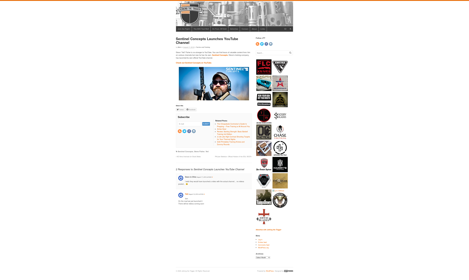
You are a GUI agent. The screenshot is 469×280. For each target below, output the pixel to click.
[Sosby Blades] (280, 122)
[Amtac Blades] (264, 223)
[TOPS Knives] (280, 106)
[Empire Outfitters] (280, 73)
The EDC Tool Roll (201, 29)
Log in (260, 239)
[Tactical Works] (264, 122)
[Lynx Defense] (278, 190)
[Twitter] (184, 131)
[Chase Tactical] (280, 138)
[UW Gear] (280, 187)
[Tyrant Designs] (264, 89)
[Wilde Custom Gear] (280, 207)
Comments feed (263, 245)
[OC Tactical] (264, 138)
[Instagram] (194, 131)
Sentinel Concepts (185, 151)
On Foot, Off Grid (219, 29)
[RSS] (180, 131)
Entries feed (262, 242)
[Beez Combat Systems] (264, 171)
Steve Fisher (199, 151)
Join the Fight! (184, 29)
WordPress (270, 271)
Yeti (207, 151)
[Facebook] (189, 131)
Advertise (234, 29)
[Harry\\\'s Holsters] (280, 171)
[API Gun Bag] (280, 89)
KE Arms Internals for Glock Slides (188, 156)
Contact (245, 29)
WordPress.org (263, 247)
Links (262, 29)
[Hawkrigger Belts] (264, 155)
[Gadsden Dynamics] (264, 187)
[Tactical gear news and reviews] (190, 23)
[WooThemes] (288, 271)
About (254, 29)
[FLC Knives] (264, 73)
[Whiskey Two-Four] (280, 155)
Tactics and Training (203, 47)
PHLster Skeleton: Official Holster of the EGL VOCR (233, 156)
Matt (179, 47)
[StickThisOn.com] (264, 106)
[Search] (290, 52)
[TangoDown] (264, 203)
